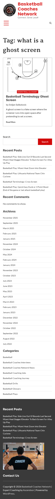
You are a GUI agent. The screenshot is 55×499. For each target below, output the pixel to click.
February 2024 (9, 260)
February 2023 (9, 307)
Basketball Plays (10, 394)
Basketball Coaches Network (30, 9)
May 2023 (7, 291)
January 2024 (9, 265)
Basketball (7, 357)
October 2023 (9, 275)
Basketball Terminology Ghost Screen (27, 98)
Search (6, 136)
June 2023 (7, 286)
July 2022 (7, 344)
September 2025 (10, 223)
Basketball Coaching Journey (16, 378)
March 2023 (8, 302)
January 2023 (9, 312)
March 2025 (8, 228)
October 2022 (9, 328)
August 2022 (9, 338)
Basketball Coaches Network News (19, 367)
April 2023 (8, 296)
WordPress (8, 493)
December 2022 (10, 317)
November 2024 (10, 244)
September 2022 (10, 333)
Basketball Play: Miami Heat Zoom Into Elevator (24, 168)
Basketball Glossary (12, 388)
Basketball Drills (10, 383)
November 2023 (10, 270)
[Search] (50, 23)
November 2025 (10, 218)
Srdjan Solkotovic (17, 104)
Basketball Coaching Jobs (14, 373)
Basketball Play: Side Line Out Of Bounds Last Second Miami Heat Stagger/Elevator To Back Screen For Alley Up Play (27, 159)
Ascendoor (28, 490)
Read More (10, 122)
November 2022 (10, 323)
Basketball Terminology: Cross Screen (20, 181)
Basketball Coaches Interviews (17, 362)
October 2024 (9, 249)
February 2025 (9, 233)
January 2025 (9, 239)
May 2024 (7, 254)
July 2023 (7, 281)
